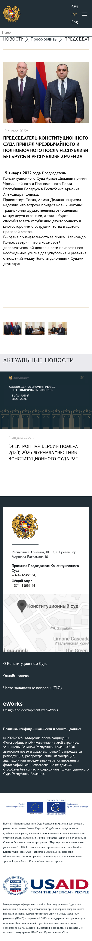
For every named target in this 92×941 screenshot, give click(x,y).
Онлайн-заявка (16, 675)
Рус (74, 13)
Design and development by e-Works (30, 710)
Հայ (74, 6)
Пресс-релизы (44, 39)
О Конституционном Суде (25, 663)
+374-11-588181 (23, 575)
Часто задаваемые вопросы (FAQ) (32, 687)
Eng (74, 21)
